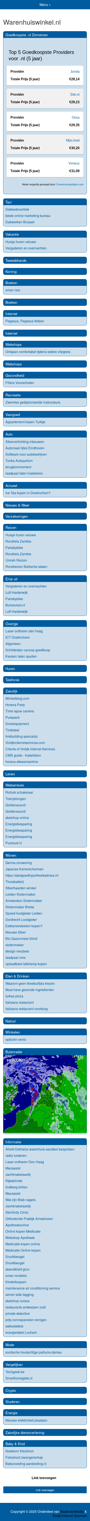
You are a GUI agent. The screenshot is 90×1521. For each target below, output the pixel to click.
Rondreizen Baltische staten (26, 566)
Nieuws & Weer (17, 505)
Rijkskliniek (13, 1180)
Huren (10, 668)
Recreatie (13, 394)
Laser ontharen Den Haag (24, 1161)
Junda (75, 71)
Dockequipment (17, 723)
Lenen (10, 773)
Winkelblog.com (17, 698)
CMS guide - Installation (23, 755)
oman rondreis (16, 1275)
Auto (9, 434)
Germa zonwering (18, 862)
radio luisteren (16, 1155)
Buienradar (13, 1051)
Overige (11, 623)
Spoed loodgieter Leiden (23, 913)
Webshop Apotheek (20, 1237)
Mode (9, 1344)
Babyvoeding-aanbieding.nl (25, 1463)
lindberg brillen (16, 1187)
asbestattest (14, 1326)
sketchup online (17, 817)
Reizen (10, 527)
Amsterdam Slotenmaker (23, 900)
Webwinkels (14, 785)
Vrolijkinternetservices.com (25, 742)
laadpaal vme (15, 957)
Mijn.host (73, 140)
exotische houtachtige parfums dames (33, 1352)
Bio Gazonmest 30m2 (21, 938)
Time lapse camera (19, 711)
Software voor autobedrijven (26, 454)
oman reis (12, 290)
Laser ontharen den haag (24, 631)
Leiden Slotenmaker (20, 894)
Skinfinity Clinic (16, 1212)
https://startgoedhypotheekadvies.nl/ (32, 875)
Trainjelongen (15, 798)
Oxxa (76, 117)
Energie (11, 1412)
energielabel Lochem (21, 1332)
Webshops (13, 344)
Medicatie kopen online (22, 1243)
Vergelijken (14, 1364)
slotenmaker (14, 944)
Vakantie (12, 234)
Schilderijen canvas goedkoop (27, 649)
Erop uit (11, 578)
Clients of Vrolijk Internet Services (30, 748)
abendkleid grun (17, 1269)
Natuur (10, 1020)
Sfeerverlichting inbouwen (24, 441)
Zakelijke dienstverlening (24, 1432)
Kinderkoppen (15, 1281)
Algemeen (13, 643)
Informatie (13, 1141)
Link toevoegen (44, 1477)
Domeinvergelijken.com (70, 184)
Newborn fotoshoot (19, 1451)
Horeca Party (15, 704)
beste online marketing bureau (27, 215)
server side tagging (19, 1294)
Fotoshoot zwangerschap (24, 1457)
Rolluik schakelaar (19, 792)
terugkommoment (18, 466)
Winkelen (12, 1032)
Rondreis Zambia (18, 541)
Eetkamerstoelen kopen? (23, 925)
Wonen (10, 855)
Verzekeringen (16, 516)
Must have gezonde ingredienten (29, 989)
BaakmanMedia (72, 1511)
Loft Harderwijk (16, 592)
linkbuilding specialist (21, 736)
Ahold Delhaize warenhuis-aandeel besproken (40, 1149)
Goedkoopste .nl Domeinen (26, 34)
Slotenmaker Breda (19, 906)
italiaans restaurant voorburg (26, 1008)
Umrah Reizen (16, 560)
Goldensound (15, 805)
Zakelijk (11, 691)
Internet (11, 313)
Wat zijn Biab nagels (20, 1199)
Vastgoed (12, 414)
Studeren (12, 1401)
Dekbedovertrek (17, 209)
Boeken (11, 282)
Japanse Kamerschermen (24, 869)
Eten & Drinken (17, 976)
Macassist (12, 1168)
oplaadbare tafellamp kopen (26, 963)
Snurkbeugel (14, 1256)
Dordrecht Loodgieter (21, 919)
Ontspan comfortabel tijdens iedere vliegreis (37, 351)
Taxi (8, 202)
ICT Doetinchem (17, 637)
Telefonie (12, 679)
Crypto (10, 1390)
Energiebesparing (18, 823)
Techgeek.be (14, 1371)
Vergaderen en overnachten (26, 248)
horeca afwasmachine (21, 761)
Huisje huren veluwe (20, 241)
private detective (17, 1313)
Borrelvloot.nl (15, 605)
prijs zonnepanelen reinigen (26, 1319)
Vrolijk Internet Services (69, 1516)
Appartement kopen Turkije (25, 421)
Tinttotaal (12, 730)
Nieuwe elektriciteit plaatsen (26, 1420)
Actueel (11, 485)
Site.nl (75, 94)
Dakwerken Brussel (20, 221)
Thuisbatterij (14, 881)
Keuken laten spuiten (21, 656)
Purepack (12, 717)
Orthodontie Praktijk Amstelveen (29, 1218)
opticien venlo (15, 1039)
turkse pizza (14, 996)
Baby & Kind (15, 1443)
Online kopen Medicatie (23, 1231)
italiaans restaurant (19, 1002)
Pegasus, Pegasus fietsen (24, 320)
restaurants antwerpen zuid (25, 1307)
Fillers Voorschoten (19, 382)
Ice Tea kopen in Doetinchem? (27, 492)
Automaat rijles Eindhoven (24, 447)
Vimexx (74, 163)
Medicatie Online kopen (23, 1250)
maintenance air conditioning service (32, 1288)
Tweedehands (16, 260)
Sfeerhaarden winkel (20, 888)
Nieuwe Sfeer (15, 932)
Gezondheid (14, 375)
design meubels (17, 951)
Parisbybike (14, 547)
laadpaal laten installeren (24, 473)
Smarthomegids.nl (18, 1378)
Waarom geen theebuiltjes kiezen (30, 983)
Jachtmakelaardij (18, 1174)
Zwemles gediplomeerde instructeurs (32, 402)
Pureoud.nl (13, 842)
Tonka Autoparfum (19, 460)
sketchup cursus (17, 1300)
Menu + (45, 4)
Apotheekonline (17, 1225)
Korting (11, 271)
